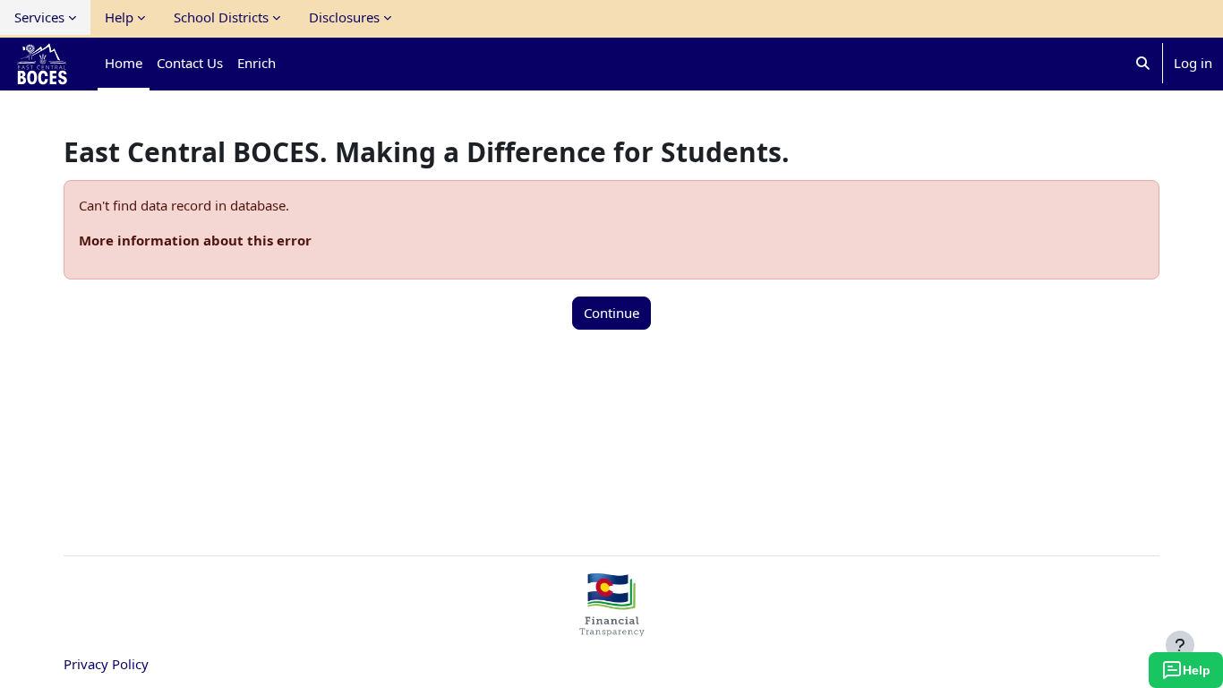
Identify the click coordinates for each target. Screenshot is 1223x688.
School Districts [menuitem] (221, 17)
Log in (1193, 63)
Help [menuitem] (119, 17)
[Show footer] (1180, 645)
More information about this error (195, 240)
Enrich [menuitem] (256, 63)
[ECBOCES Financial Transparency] (611, 629)
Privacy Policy (106, 664)
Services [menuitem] (39, 17)
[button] (1143, 63)
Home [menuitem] (123, 63)
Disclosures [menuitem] (344, 17)
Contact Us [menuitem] (190, 63)
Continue (611, 313)
